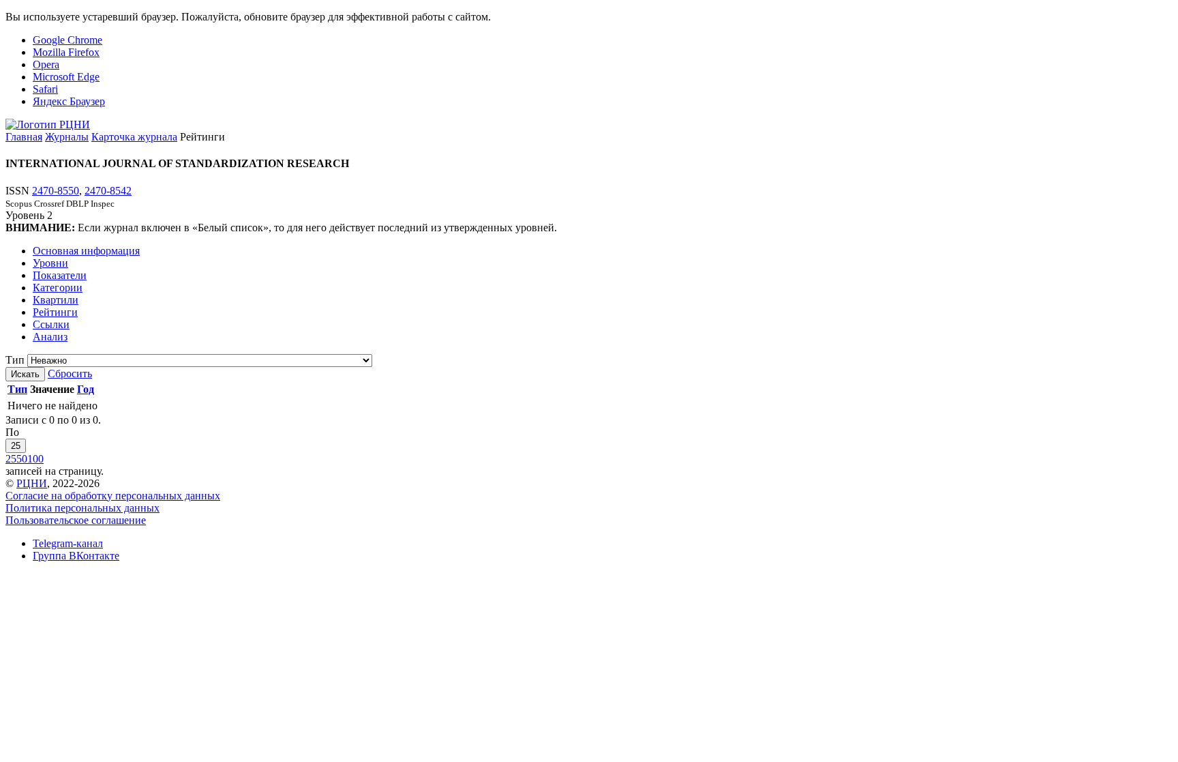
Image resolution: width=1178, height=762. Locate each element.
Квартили (55, 300)
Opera (46, 64)
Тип (15, 360)
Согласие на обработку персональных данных (112, 495)
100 (35, 459)
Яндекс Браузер (69, 101)
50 (21, 459)
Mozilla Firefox (66, 52)
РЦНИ (31, 483)
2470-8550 (55, 190)
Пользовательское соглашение (75, 520)
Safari (45, 89)
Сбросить (70, 373)
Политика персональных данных (82, 508)
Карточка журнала (134, 137)
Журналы (67, 137)
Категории (57, 287)
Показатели (60, 275)
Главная (23, 137)
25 (15, 446)
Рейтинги (55, 312)
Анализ (50, 336)
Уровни (50, 263)
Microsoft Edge (66, 77)
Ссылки (51, 324)
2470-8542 (108, 190)
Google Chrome (67, 40)
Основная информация (86, 251)
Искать (25, 374)
